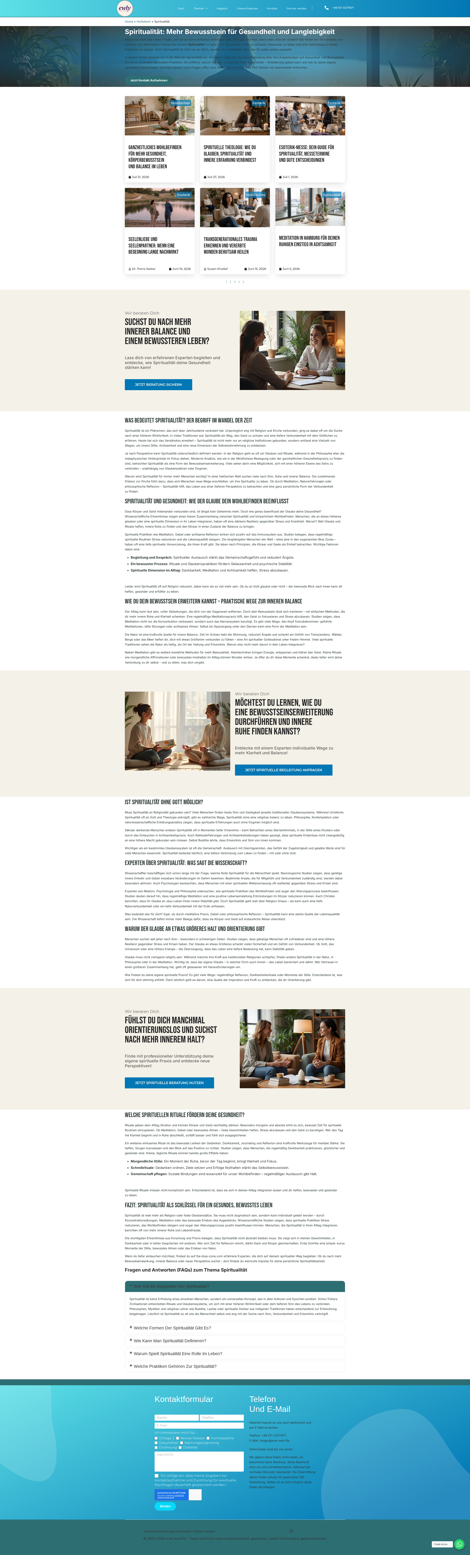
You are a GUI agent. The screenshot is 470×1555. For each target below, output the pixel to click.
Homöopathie (222, 1438)
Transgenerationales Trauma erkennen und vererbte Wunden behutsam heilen (230, 246)
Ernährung (168, 1447)
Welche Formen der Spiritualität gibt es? (172, 1328)
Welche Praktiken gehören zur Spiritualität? (175, 1366)
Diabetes (190, 1447)
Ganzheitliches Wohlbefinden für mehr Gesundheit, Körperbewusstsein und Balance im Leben (155, 157)
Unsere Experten (247, 8)
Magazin (222, 8)
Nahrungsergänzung (202, 1443)
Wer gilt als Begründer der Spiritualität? (171, 1286)
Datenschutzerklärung (159, 1531)
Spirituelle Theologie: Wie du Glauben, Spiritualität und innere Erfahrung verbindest (230, 154)
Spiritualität (332, 195)
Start (181, 8)
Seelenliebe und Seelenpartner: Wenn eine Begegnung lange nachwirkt (154, 246)
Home (129, 21)
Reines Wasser (192, 1438)
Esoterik (258, 103)
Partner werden (297, 8)
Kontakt (272, 8)
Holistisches (180, 103)
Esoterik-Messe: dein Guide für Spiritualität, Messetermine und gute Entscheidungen (306, 154)
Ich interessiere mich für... (176, 1433)
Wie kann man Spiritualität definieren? (170, 1340)
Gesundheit (168, 1443)
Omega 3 (166, 1438)
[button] (235, 1286)
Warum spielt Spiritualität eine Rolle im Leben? (178, 1353)
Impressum (183, 1531)
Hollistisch (144, 21)
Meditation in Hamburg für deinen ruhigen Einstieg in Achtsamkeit (309, 241)
